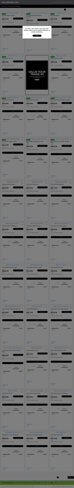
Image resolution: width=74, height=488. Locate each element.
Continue (37, 35)
